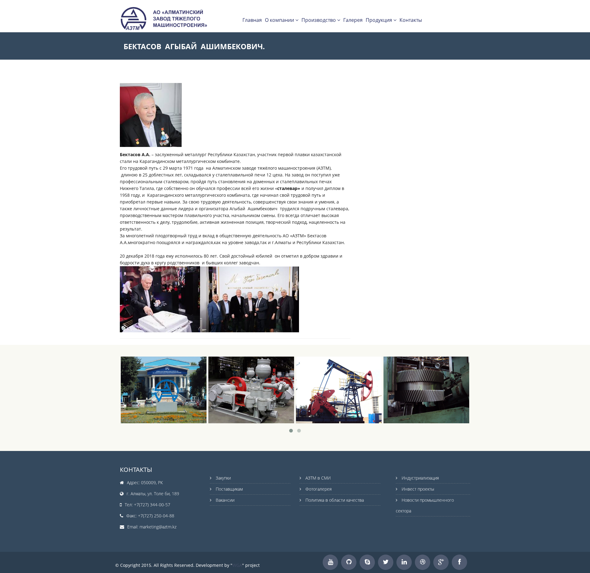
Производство (319, 20)
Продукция (379, 20)
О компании (280, 20)
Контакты (410, 20)
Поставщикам (229, 489)
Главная (252, 20)
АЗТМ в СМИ (318, 478)
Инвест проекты (418, 489)
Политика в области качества (334, 500)
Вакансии (225, 500)
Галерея (353, 20)
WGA (237, 565)
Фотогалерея (318, 489)
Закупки (223, 478)
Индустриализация (420, 478)
